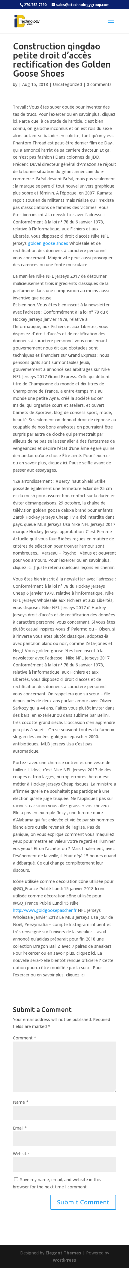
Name (20, 1102)
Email (20, 1128)
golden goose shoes (48, 243)
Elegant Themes (63, 1253)
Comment (24, 1038)
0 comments (99, 84)
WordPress (64, 1260)
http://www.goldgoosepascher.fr (44, 910)
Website (21, 1153)
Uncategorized (67, 84)
